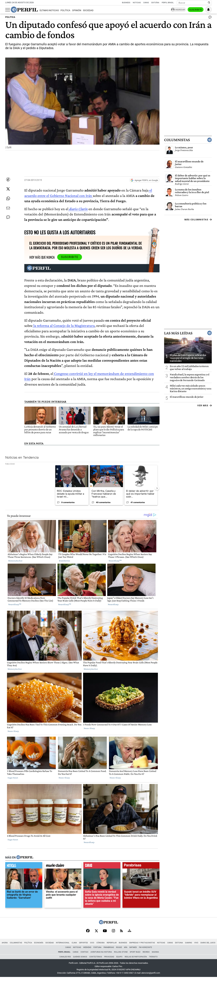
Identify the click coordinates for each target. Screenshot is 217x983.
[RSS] (121, 931)
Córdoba (100, 943)
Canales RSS (65, 957)
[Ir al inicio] (24, 10)
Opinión (76, 10)
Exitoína (155, 3)
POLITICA (10, 17)
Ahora (5, 943)
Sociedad (88, 10)
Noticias (137, 3)
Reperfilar (112, 943)
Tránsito (153, 957)
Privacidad (109, 957)
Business (126, 3)
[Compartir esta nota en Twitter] (8, 189)
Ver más (202, 405)
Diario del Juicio (207, 943)
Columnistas (177, 140)
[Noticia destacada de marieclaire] (62, 866)
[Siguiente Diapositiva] (157, 488)
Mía (125, 947)
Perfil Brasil (168, 3)
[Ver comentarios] (209, 18)
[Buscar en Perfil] (209, 2)
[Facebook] (88, 931)
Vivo (196, 943)
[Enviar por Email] (8, 208)
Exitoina (179, 943)
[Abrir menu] (7, 9)
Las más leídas (178, 333)
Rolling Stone (121, 952)
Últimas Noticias (49, 10)
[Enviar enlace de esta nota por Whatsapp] (8, 198)
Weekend (87, 947)
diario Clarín (78, 209)
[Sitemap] (129, 931)
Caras (146, 3)
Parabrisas (109, 947)
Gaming (188, 943)
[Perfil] (24, 857)
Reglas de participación (136, 957)
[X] (96, 931)
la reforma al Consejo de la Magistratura (64, 325)
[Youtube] (105, 931)
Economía (38, 943)
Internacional (62, 943)
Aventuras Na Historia (101, 952)
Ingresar (180, 9)
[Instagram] (113, 931)
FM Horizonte (145, 947)
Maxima (155, 952)
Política (65, 10)
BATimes (133, 947)
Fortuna (97, 947)
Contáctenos (95, 957)
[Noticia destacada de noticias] (23, 866)
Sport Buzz (135, 952)
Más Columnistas (196, 219)
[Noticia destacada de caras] (101, 866)
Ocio (92, 943)
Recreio (146, 952)
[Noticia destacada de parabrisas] (140, 866)
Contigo (84, 952)
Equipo (119, 957)
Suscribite (195, 9)
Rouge (119, 947)
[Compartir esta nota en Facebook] (8, 179)
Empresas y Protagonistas (142, 943)
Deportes (83, 943)
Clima (74, 943)
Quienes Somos (80, 957)
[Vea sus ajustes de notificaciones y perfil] (208, 9)
